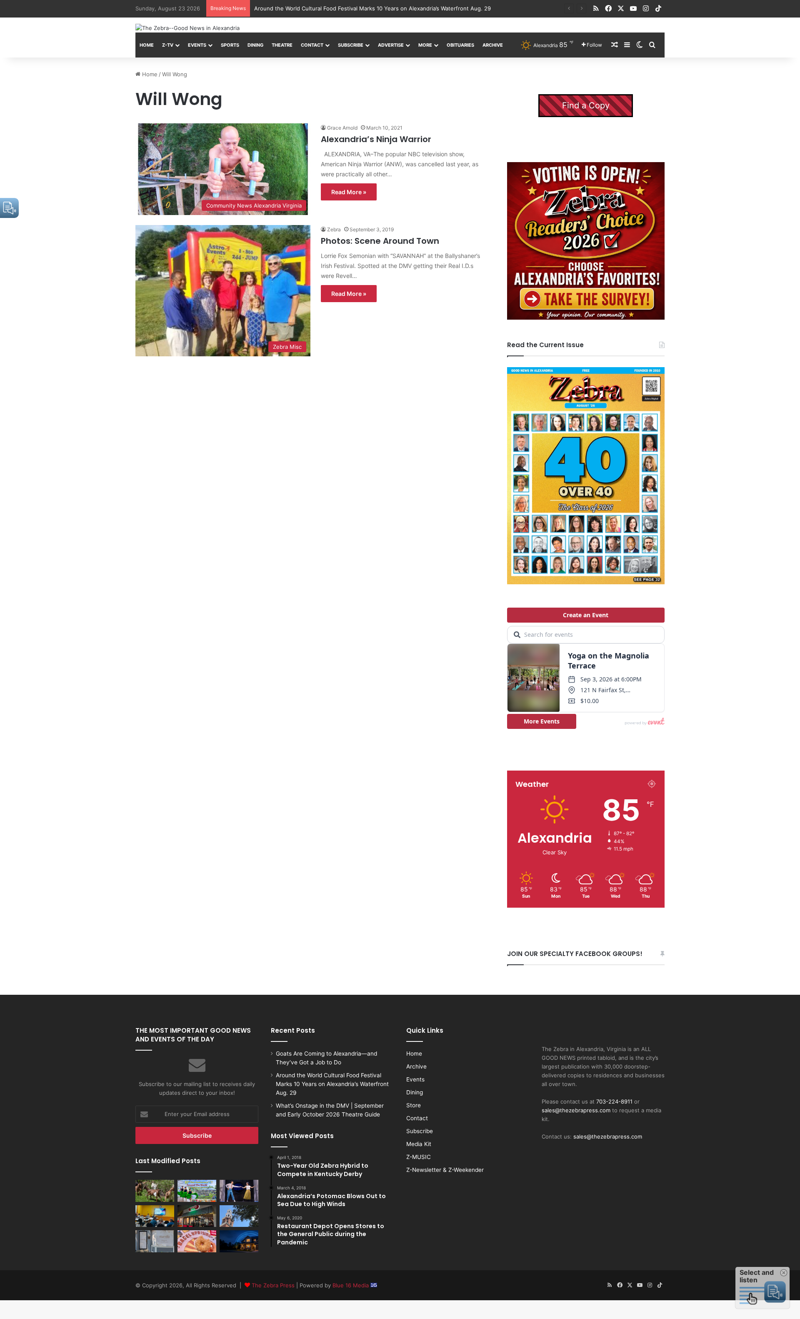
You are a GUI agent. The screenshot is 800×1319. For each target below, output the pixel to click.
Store (413, 1105)
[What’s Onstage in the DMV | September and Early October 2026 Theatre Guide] (239, 1190)
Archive (492, 45)
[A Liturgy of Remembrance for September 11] (239, 1216)
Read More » (348, 191)
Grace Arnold (342, 128)
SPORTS (230, 45)
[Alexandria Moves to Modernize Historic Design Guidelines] (154, 1216)
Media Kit (418, 1144)
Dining (255, 45)
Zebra (334, 229)
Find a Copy (586, 105)
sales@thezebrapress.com (576, 1110)
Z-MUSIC (418, 1157)
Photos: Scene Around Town (380, 241)
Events (197, 45)
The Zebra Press (273, 1285)
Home (147, 45)
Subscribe (350, 45)
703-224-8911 (614, 1101)
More (425, 45)
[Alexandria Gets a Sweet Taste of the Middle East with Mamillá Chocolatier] (154, 1241)
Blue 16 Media (351, 1285)
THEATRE (282, 45)
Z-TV (167, 45)
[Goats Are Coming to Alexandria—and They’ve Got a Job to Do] (154, 1190)
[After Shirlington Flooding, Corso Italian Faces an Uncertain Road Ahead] (197, 1216)
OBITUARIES (460, 45)
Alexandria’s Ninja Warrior (376, 139)
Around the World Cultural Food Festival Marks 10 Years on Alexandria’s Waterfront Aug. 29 (332, 1084)
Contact (312, 45)
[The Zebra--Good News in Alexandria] (187, 28)
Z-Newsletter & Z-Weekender (445, 1169)
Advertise (391, 45)
